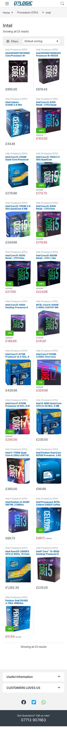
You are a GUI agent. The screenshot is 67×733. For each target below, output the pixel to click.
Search (62, 3)
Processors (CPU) (27, 12)
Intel (7, 49)
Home (6, 12)
